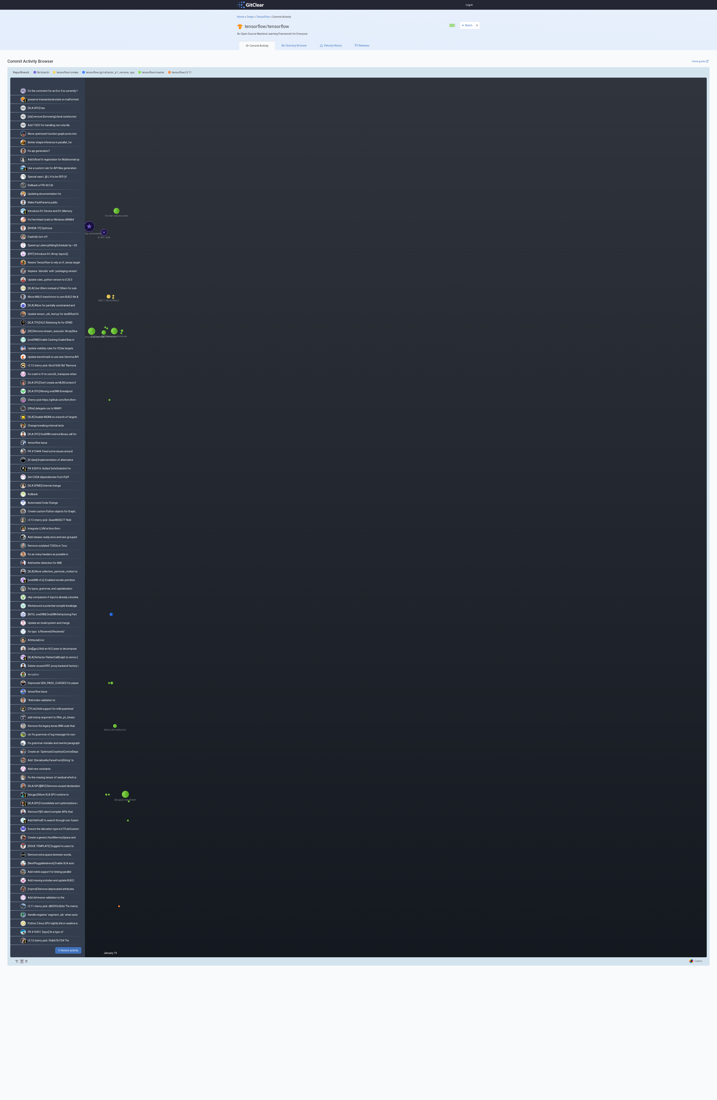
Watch (468, 25)
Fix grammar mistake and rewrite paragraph (54, 743)
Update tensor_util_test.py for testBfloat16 (53, 313)
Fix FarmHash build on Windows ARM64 (51, 219)
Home (240, 16)
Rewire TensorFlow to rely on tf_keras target (54, 262)
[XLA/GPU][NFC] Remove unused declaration (54, 786)
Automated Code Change (43, 502)
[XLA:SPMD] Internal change (44, 485)
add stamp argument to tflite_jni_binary (51, 717)
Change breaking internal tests (46, 425)
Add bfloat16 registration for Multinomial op (53, 159)
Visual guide (698, 61)
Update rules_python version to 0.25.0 (50, 279)
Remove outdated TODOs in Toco (47, 545)
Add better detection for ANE (45, 562)
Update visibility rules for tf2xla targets (50, 348)
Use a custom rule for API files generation (52, 168)
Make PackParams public (43, 202)
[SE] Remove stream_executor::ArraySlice (52, 331)
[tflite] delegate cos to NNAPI (44, 408)
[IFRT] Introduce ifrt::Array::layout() (48, 253)
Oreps (250, 16)
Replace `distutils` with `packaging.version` (52, 271)
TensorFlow (263, 16)
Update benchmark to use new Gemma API (53, 356)
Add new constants (39, 768)
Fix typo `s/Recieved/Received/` (46, 631)
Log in (469, 4)
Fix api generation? (39, 150)
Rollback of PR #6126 (40, 185)
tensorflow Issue (37, 442)
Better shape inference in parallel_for (50, 142)
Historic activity (69, 950)
